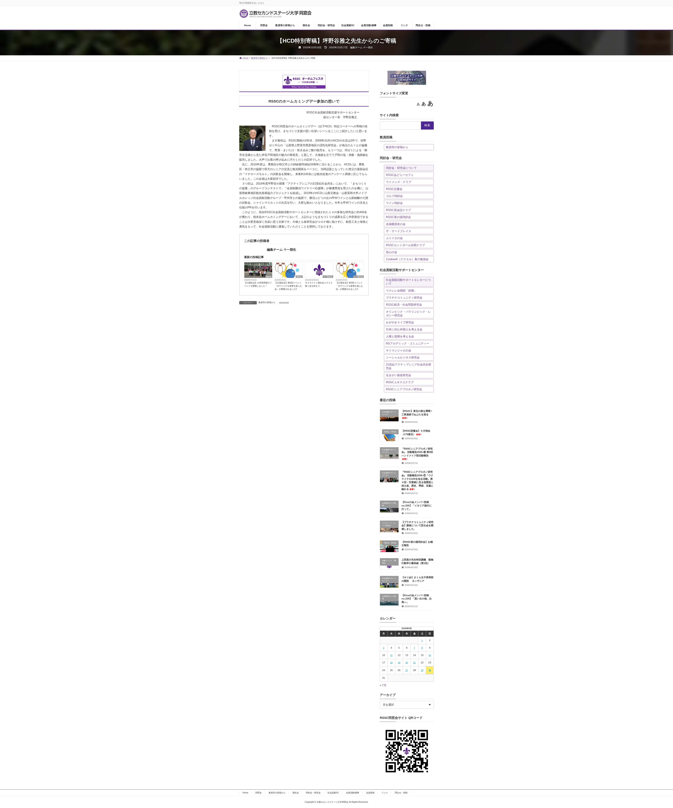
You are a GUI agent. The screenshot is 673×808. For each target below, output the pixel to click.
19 (399, 662)
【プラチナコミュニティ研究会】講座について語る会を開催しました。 (417, 525)
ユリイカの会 (394, 238)
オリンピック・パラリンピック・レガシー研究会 (408, 313)
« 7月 (383, 685)
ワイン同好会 (394, 203)
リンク (385, 792)
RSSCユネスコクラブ (400, 382)
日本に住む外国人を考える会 (404, 329)
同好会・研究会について (401, 167)
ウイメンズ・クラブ (398, 181)
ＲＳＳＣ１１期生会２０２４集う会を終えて (318, 284)
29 (422, 670)
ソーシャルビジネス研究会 (403, 357)
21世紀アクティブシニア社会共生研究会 (408, 366)
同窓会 (258, 792)
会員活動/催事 (352, 792)
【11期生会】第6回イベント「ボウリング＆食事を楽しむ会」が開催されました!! (288, 286)
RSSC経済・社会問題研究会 (404, 304)
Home (245, 792)
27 (407, 670)
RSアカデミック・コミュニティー (407, 343)
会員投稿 (370, 792)
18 (391, 662)
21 (414, 662)
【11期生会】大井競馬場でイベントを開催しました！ (258, 284)
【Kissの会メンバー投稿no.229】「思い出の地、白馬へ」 (417, 598)
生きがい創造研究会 (398, 375)
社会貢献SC (333, 792)
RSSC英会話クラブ (398, 210)
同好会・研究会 (313, 792)
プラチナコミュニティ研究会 (404, 297)
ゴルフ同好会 (394, 195)
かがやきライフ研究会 (400, 322)
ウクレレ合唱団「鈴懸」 (401, 290)
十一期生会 (328, 277)
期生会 (268, 277)
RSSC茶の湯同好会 (398, 217)
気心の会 (391, 252)
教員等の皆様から (267, 302)
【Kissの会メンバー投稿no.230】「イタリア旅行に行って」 (417, 505)
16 (430, 655)
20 (407, 662)
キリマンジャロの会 (398, 350)
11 (391, 655)
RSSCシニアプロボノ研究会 (404, 389)
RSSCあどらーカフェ (400, 174)
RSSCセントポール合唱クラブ (405, 245)
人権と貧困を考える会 (400, 336)
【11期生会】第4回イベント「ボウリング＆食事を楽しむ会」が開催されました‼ (349, 286)
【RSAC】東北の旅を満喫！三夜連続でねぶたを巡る (417, 414)
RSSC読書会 (394, 188)
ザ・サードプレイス (398, 231)
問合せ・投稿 (401, 792)
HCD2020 (284, 303)
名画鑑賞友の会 (396, 224)
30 (430, 670)
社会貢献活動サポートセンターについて (408, 281)
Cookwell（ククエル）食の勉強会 (407, 259)
